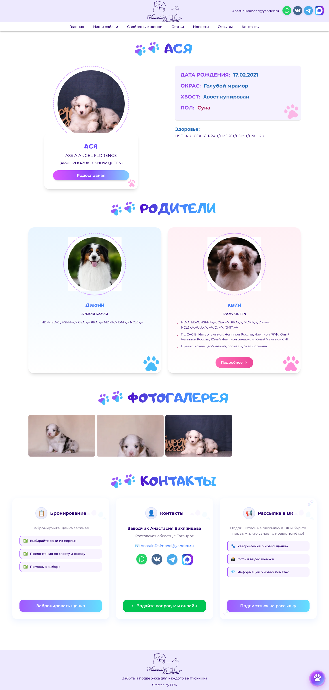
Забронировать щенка (60, 605)
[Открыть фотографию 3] (198, 436)
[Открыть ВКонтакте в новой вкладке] (297, 10)
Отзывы (225, 27)
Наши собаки (105, 27)
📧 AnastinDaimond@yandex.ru (164, 546)
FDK (173, 685)
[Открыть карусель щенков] (317, 678)
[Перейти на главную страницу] (164, 11)
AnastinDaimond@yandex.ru (255, 11)
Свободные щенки (144, 27)
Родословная (91, 175)
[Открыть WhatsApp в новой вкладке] (286, 10)
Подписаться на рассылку (268, 605)
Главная (76, 27)
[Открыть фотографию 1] (61, 436)
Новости (201, 27)
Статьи (177, 27)
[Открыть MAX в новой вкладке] (319, 10)
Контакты (251, 27)
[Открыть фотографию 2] (130, 436)
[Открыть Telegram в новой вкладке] (308, 10)
